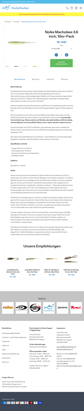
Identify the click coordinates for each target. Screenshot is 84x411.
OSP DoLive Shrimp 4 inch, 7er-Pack (71, 271)
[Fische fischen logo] (49, 308)
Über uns (5, 362)
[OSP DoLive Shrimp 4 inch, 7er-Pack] (71, 259)
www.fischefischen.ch (65, 349)
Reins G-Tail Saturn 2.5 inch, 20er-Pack (51, 271)
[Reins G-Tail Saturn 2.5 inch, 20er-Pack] (51, 259)
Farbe (61, 45)
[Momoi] (76, 308)
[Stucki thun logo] (35, 308)
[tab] (19, 79)
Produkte (16, 22)
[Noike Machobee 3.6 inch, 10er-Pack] (8, 66)
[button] (67, 8)
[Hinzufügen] (66, 55)
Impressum (6, 358)
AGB (3, 350)
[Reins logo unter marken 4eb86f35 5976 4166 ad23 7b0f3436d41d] (8, 308)
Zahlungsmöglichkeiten (11, 333)
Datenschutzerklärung (10, 354)
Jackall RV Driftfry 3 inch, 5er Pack (32, 271)
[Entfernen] (56, 55)
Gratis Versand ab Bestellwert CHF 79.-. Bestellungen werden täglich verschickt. (42, 14)
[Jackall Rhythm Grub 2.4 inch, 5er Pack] (12, 259)
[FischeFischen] (15, 8)
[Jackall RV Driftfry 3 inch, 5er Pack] (32, 259)
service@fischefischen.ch (66, 347)
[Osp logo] (21, 308)
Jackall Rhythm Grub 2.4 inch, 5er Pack (13, 272)
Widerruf (5, 346)
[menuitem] (67, 8)
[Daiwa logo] (62, 308)
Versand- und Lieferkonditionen (14, 337)
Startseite (8, 22)
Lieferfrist (6, 341)
